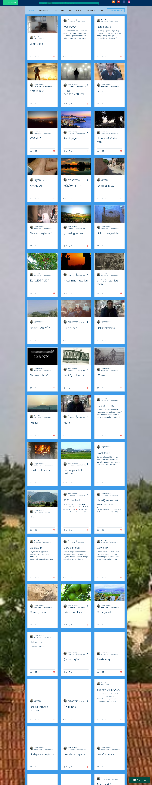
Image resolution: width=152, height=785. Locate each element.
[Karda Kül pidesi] (42, 450)
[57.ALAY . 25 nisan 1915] (109, 261)
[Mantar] (42, 403)
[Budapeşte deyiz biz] (42, 735)
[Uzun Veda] (42, 24)
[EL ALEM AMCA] (42, 261)
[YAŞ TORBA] (42, 71)
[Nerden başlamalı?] (42, 214)
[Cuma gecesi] (42, 592)
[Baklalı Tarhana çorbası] (42, 687)
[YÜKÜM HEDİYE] (76, 166)
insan (70, 10)
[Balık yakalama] (109, 308)
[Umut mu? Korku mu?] (109, 119)
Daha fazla (89, 10)
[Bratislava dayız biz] (76, 735)
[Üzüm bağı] (76, 687)
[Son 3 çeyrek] (76, 119)
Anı (62, 10)
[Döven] (109, 356)
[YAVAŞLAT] (42, 166)
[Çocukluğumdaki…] (76, 214)
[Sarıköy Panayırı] (109, 735)
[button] (102, 11)
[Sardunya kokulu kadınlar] (76, 450)
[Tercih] (109, 71)
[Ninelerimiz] (76, 308)
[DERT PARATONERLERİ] (76, 71)
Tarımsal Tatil (43, 10)
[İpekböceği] (109, 640)
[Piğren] (76, 403)
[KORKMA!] (42, 119)
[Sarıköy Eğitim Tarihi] (76, 356)
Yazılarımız (31, 10)
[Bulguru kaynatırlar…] (109, 214)
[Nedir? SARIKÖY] (42, 308)
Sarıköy (54, 10)
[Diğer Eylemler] (54, 38)
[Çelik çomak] (109, 592)
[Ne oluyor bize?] (42, 356)
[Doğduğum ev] (109, 166)
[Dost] (42, 498)
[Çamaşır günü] (76, 640)
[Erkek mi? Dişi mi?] (76, 592)
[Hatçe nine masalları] (76, 261)
